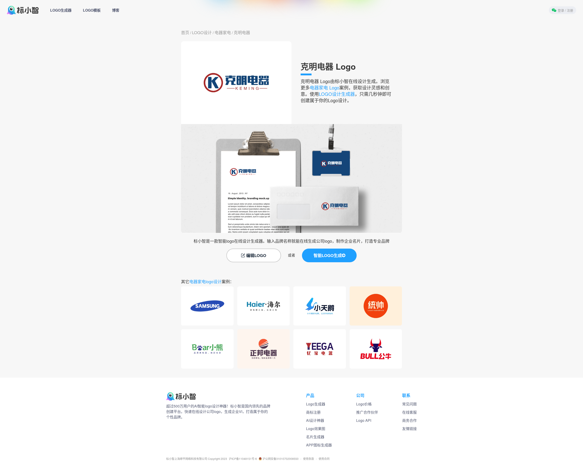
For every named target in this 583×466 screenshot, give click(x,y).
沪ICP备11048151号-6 (243, 459)
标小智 (170, 459)
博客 (115, 10)
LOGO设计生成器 (337, 94)
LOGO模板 (92, 10)
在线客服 (409, 412)
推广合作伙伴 (367, 412)
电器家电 (223, 32)
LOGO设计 (202, 32)
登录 (565, 10)
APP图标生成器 (319, 445)
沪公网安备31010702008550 (281, 459)
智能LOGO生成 (328, 255)
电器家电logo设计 (205, 281)
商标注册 (313, 412)
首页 (185, 32)
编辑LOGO (256, 255)
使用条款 (308, 459)
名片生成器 (315, 436)
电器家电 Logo (324, 87)
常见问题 (409, 404)
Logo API (363, 420)
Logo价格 (364, 404)
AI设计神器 (315, 420)
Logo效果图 (315, 428)
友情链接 (409, 428)
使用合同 (324, 459)
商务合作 (409, 420)
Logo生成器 (315, 404)
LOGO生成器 (61, 10)
